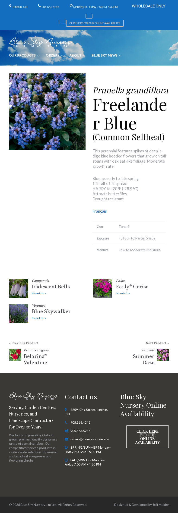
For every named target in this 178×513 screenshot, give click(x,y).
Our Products (22, 55)
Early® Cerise (132, 285)
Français (99, 211)
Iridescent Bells (51, 285)
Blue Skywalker (51, 310)
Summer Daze (143, 358)
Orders (52, 55)
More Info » (39, 293)
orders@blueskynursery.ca (89, 439)
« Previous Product (23, 343)
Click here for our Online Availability (95, 23)
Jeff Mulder (161, 505)
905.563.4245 (50, 7)
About (76, 55)
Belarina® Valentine (36, 358)
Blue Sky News (105, 55)
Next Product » (157, 343)
